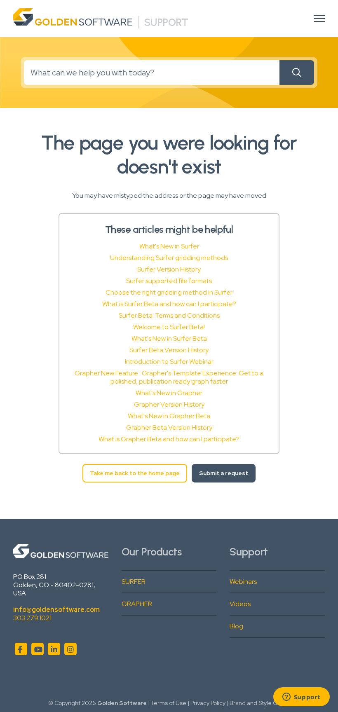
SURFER (134, 581)
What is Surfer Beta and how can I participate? (169, 304)
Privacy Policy (207, 703)
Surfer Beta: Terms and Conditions (169, 315)
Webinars (243, 581)
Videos (240, 604)
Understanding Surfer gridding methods (169, 257)
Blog (236, 626)
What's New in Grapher (169, 393)
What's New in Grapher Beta (169, 416)
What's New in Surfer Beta (169, 338)
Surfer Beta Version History (169, 350)
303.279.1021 (32, 618)
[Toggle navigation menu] (319, 19)
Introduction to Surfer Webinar (169, 361)
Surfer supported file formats (169, 280)
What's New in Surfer (169, 246)
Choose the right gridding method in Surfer (169, 292)
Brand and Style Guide (260, 703)
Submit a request (223, 473)
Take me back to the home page (135, 473)
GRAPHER (137, 604)
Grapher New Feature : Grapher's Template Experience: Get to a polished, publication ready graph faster (169, 377)
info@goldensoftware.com (56, 609)
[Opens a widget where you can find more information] (301, 697)
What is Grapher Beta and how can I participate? (169, 439)
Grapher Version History (169, 404)
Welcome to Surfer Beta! (169, 327)
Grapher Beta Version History (169, 427)
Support (166, 22)
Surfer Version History (169, 269)
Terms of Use (168, 703)
